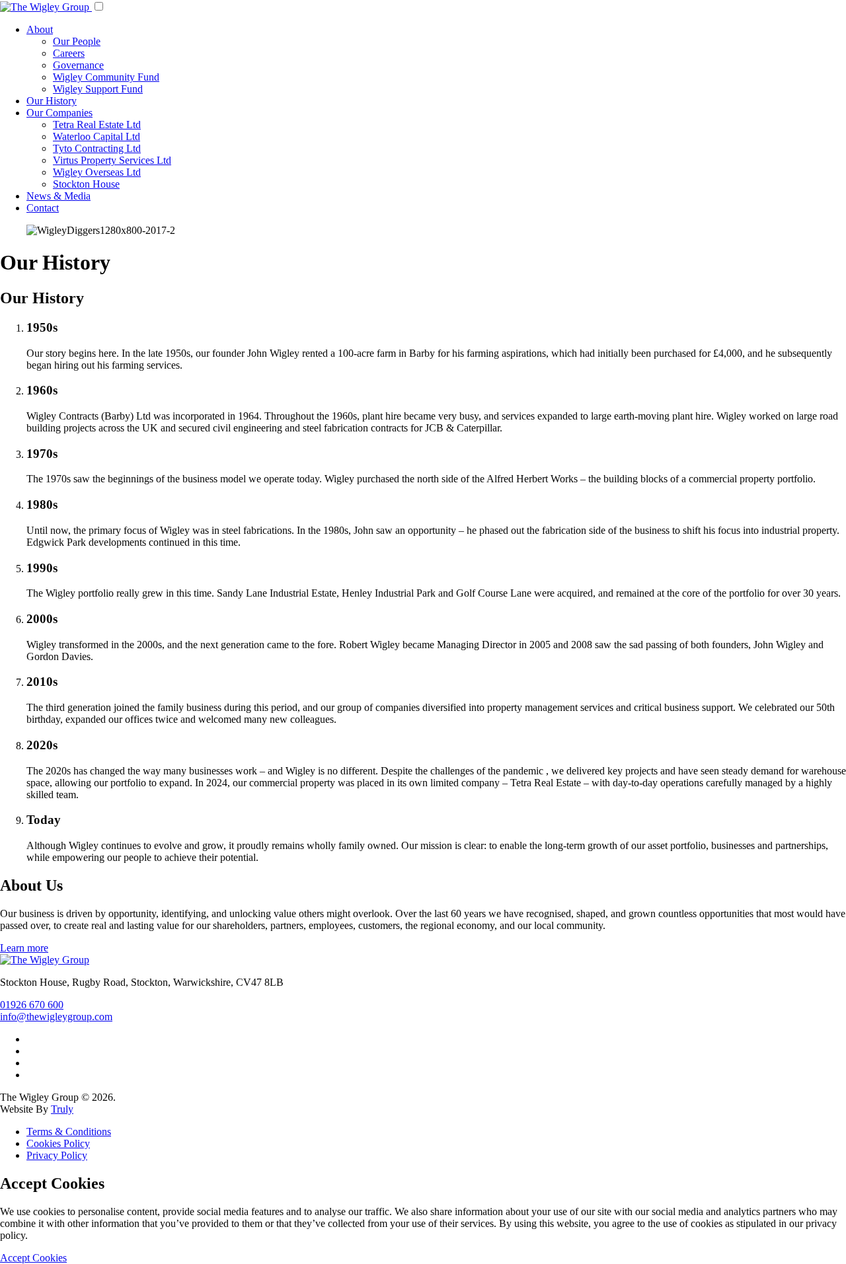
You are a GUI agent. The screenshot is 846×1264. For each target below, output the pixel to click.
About (39, 29)
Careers (69, 53)
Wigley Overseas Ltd (97, 172)
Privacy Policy (56, 1155)
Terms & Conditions (68, 1131)
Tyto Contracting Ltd (97, 148)
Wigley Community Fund (106, 77)
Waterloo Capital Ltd (96, 136)
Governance (78, 65)
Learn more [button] (24, 947)
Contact (42, 207)
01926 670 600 (31, 1004)
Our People (76, 41)
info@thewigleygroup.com (56, 1016)
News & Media (58, 196)
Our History (51, 100)
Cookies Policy (58, 1143)
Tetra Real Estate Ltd (97, 124)
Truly (62, 1109)
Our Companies (59, 112)
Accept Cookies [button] (33, 1257)
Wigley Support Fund (98, 88)
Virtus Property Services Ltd (112, 160)
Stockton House (86, 184)
